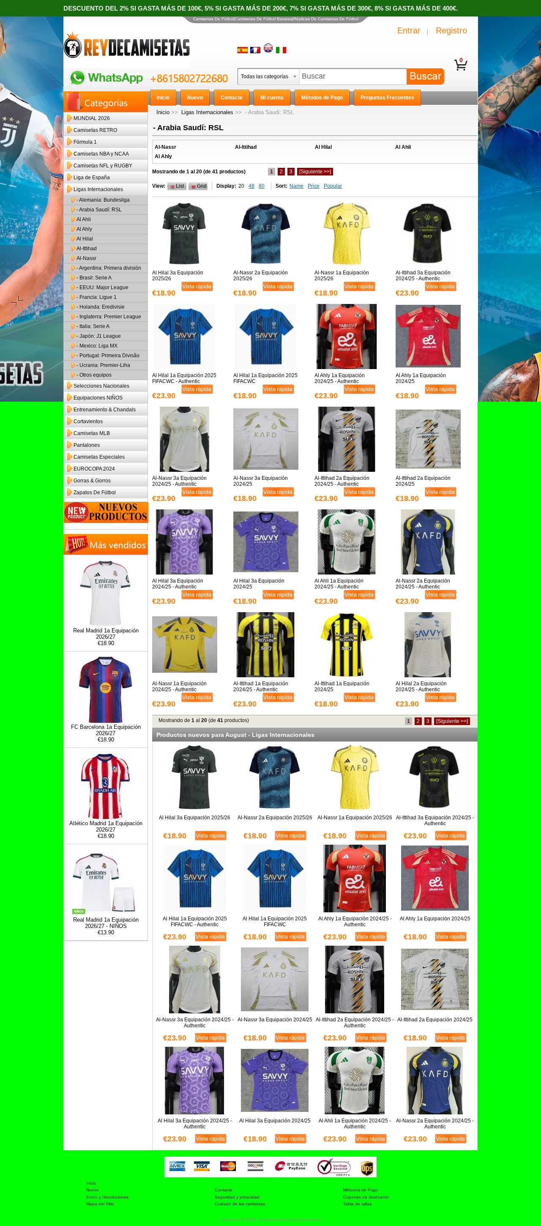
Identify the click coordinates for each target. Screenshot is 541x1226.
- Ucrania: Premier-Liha (103, 365)
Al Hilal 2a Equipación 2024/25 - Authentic (421, 686)
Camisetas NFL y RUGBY (103, 166)
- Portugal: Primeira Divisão (108, 355)
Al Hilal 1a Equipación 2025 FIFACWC (265, 378)
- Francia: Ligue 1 (97, 297)
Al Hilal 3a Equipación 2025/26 (177, 276)
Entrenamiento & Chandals (105, 410)
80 (262, 186)
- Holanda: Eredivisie (101, 307)
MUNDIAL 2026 (92, 118)
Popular (333, 186)
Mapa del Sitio (100, 1203)
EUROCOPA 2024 (94, 469)
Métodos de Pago (360, 1190)
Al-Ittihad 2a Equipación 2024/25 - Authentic (341, 481)
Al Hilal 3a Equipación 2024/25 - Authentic (177, 584)
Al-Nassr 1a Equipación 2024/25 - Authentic (179, 686)
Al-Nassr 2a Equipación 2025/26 (260, 276)
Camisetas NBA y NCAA (101, 154)
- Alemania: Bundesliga (103, 200)
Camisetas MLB (92, 433)
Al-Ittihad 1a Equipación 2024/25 (341, 686)
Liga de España (92, 178)
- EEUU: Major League (102, 287)
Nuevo (92, 1190)
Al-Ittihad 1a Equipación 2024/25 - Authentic (260, 686)
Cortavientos (88, 421)
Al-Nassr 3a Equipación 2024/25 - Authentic (179, 481)
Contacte (223, 1190)
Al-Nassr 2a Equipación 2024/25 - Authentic (423, 584)
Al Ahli (84, 219)
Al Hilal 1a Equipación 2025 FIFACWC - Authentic (184, 378)
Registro (451, 30)
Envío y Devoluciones (107, 1197)
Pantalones (87, 445)
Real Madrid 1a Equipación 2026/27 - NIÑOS (106, 923)
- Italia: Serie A (93, 326)
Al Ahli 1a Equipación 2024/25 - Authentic (338, 584)
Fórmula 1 (85, 142)
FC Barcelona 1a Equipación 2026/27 (106, 730)
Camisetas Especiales (99, 457)
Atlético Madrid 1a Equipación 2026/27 (105, 826)
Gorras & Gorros (92, 481)
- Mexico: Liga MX (97, 346)
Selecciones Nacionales (101, 386)
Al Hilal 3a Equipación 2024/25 (258, 584)
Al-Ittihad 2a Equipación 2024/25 (423, 481)
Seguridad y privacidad (237, 1197)
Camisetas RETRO (95, 130)
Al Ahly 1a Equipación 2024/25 (421, 378)
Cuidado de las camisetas (240, 1203)
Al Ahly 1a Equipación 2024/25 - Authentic (339, 378)
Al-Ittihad (87, 249)
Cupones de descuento (366, 1197)
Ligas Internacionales (207, 112)
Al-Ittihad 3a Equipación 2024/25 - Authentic (423, 276)
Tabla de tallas (357, 1203)
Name (296, 186)
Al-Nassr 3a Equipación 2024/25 (260, 481)
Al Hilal (85, 239)
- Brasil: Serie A (94, 278)
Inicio (162, 112)
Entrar (409, 30)
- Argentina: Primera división (109, 268)
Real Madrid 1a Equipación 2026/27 (106, 633)
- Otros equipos (94, 375)
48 (251, 186)
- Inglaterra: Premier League (109, 317)
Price (314, 186)
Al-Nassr (86, 258)
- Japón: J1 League (99, 336)
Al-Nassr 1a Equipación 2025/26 (341, 276)
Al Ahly (84, 229)
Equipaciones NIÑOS (98, 398)
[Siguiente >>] (315, 172)
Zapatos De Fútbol (95, 492)
